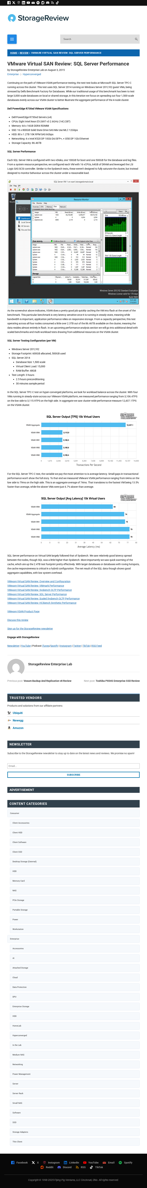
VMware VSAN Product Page (23, 611)
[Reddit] (43, 3)
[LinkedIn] (24, 3)
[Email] (34, 3)
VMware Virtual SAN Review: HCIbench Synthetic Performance (41, 602)
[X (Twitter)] (14, 3)
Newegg (18, 720)
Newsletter (13, 645)
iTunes (45, 645)
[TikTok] (58, 3)
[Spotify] (38, 3)
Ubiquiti (18, 713)
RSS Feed (96, 645)
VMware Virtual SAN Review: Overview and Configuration (38, 581)
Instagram (66, 645)
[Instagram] (19, 3)
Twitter (77, 645)
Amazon (18, 728)
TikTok (86, 645)
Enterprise (13, 74)
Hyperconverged (32, 74)
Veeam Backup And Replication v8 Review (47, 680)
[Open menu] (12, 39)
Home (13, 53)
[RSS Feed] (53, 3)
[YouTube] (29, 3)
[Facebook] (9, 3)
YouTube (26, 645)
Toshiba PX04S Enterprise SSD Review (118, 680)
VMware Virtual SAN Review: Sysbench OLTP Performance (39, 590)
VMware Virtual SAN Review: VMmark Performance (35, 585)
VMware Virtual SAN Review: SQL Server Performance (37, 594)
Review (24, 53)
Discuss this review (17, 620)
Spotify (54, 645)
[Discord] (48, 3)
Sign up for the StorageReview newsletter (30, 628)
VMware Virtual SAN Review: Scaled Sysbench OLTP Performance (43, 598)
